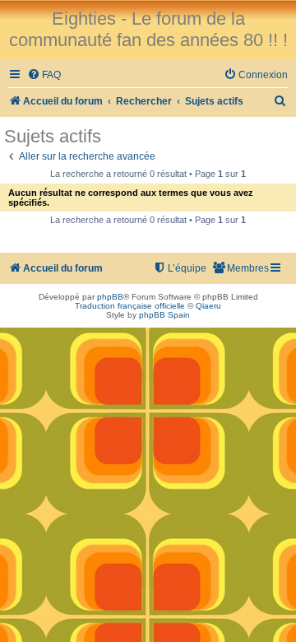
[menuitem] (44, 75)
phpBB (110, 296)
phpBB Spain (164, 314)
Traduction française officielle (130, 305)
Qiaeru (208, 305)
